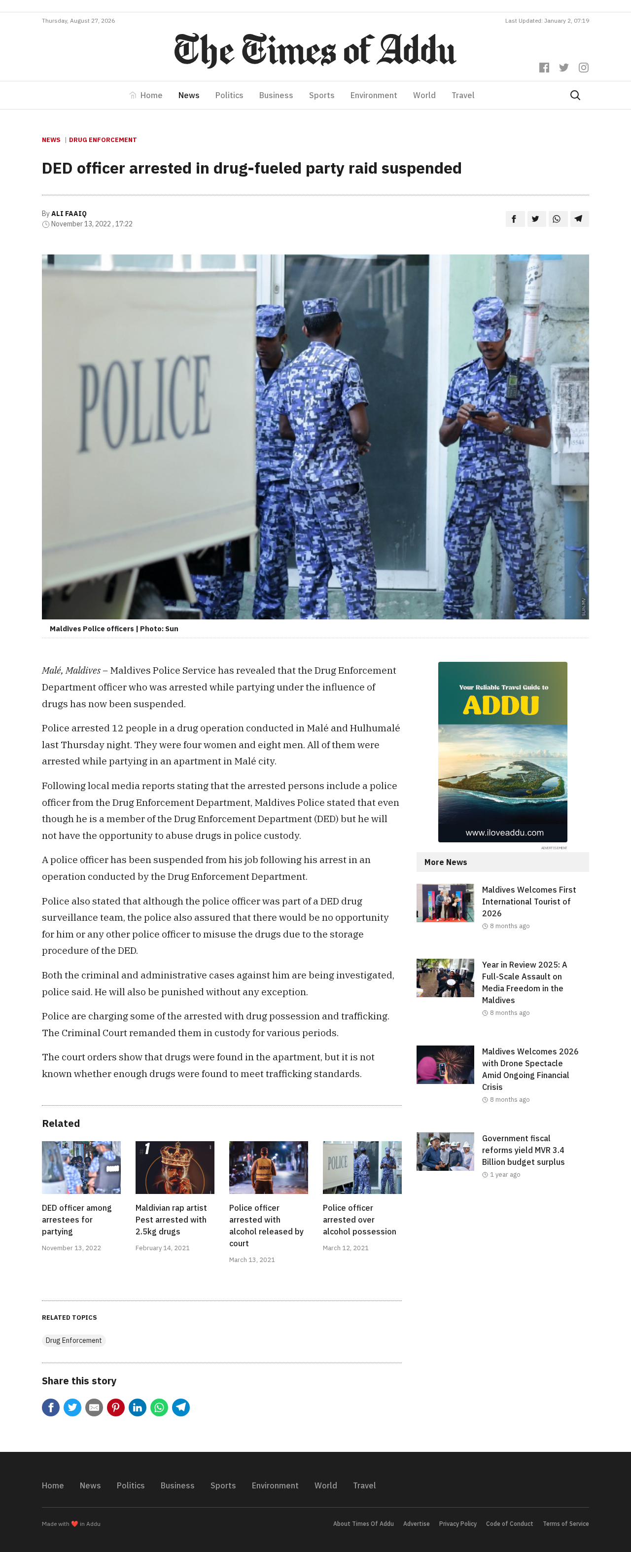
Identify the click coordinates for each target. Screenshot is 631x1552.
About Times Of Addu (363, 1523)
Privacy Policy (458, 1523)
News (189, 95)
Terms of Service (566, 1523)
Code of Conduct (509, 1523)
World (424, 95)
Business (276, 95)
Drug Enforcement (103, 140)
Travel (463, 95)
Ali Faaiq (69, 213)
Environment (374, 95)
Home (151, 95)
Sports (322, 95)
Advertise (416, 1523)
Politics (229, 95)
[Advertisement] (503, 1288)
